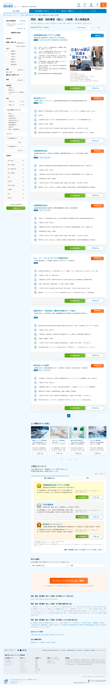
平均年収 (77, 662)
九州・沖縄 (37, 670)
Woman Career (23, 671)
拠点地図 (90, 676)
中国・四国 (37, 668)
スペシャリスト (23, 667)
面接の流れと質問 (79, 661)
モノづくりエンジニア (24, 661)
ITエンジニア (23, 659)
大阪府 (13, 56)
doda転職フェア (50, 661)
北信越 (36, 665)
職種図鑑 (85, 664)
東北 (36, 661)
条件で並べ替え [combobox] (81, 27)
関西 (23, 15)
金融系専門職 (28, 15)
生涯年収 (82, 662)
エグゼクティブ (23, 668)
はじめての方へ (8, 659)
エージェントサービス (9, 662)
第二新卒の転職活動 (101, 661)
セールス (22, 664)
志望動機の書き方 (94, 659)
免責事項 (93, 650)
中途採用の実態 (98, 662)
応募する (97, 35)
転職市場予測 (71, 664)
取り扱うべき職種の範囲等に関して (69, 650)
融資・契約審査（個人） (39, 565)
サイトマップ (98, 650)
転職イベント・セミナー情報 (53, 659)
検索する (15, 208)
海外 (36, 671)
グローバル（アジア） (24, 670)
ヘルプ (103, 650)
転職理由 (87, 662)
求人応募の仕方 (71, 661)
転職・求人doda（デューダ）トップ (11, 15)
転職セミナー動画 (51, 662)
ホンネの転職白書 (78, 664)
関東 (36, 662)
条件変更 (22, 21)
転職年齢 (92, 662)
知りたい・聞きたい (68, 11)
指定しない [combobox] (12, 101)
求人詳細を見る (75, 88)
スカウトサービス (8, 664)
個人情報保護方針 (13, 683)
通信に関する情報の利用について (54, 650)
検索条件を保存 (16, 32)
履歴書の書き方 (77, 659)
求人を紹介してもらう (42, 11)
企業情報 (90, 664)
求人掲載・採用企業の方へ (99, 676)
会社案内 (83, 676)
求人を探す (16, 11)
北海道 (36, 659)
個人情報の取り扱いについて (16, 681)
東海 (36, 664)
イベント (93, 11)
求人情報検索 (7, 661)
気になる (96, 88)
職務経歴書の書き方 (85, 659)
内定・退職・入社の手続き (90, 661)
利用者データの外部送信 (83, 650)
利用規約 (44, 650)
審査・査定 (35, 15)
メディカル (22, 662)
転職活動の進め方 (69, 659)
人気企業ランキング (70, 662)
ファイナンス (23, 665)
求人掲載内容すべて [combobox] (12, 138)
